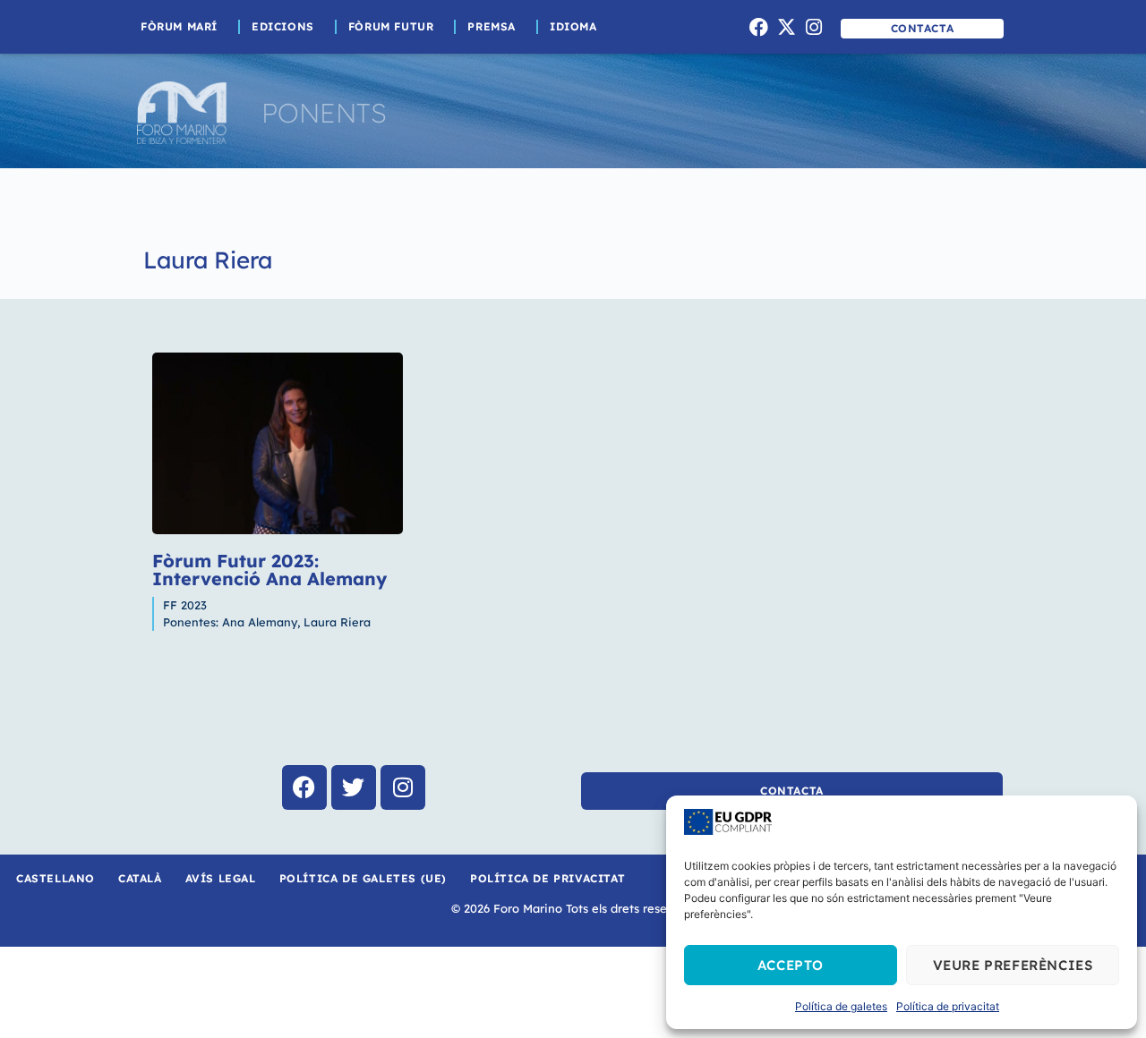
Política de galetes (841, 1006)
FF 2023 (185, 605)
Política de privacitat (947, 1006)
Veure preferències (1013, 965)
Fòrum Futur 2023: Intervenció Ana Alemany (269, 569)
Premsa (491, 26)
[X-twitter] (786, 27)
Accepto (790, 965)
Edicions (283, 26)
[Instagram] (814, 27)
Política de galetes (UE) (363, 878)
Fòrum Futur (391, 26)
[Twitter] (353, 787)
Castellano (55, 878)
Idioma (573, 26)
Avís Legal (220, 878)
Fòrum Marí (179, 26)
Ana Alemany (259, 622)
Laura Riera (207, 260)
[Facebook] (759, 27)
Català (140, 878)
